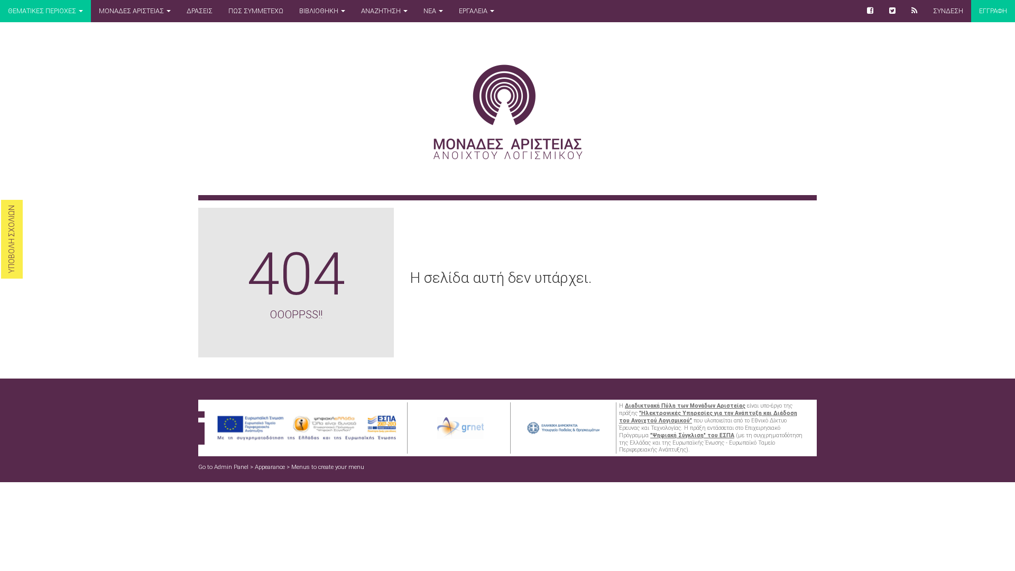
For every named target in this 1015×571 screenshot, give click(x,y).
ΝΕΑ (430, 11)
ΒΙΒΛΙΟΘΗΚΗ (319, 11)
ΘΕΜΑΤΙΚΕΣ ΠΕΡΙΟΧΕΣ (43, 11)
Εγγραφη (993, 11)
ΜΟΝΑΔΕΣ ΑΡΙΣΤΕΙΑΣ (132, 11)
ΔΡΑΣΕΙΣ (200, 11)
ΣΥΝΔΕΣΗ (948, 11)
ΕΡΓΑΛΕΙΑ (474, 11)
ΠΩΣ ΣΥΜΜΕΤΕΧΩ (255, 11)
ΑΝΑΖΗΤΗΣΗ (381, 11)
